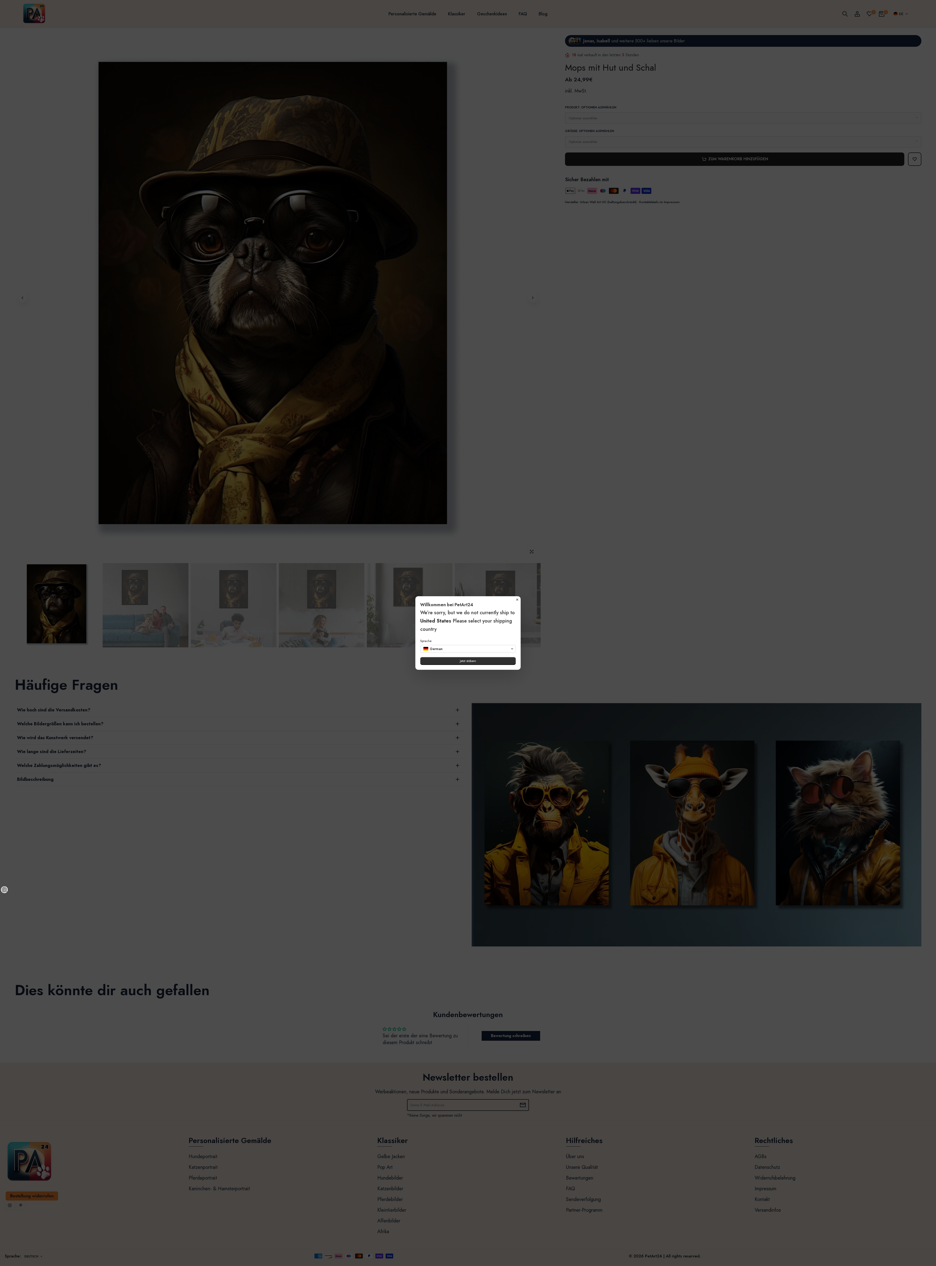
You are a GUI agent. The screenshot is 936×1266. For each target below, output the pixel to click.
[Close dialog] (517, 599)
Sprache (425, 641)
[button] (468, 649)
